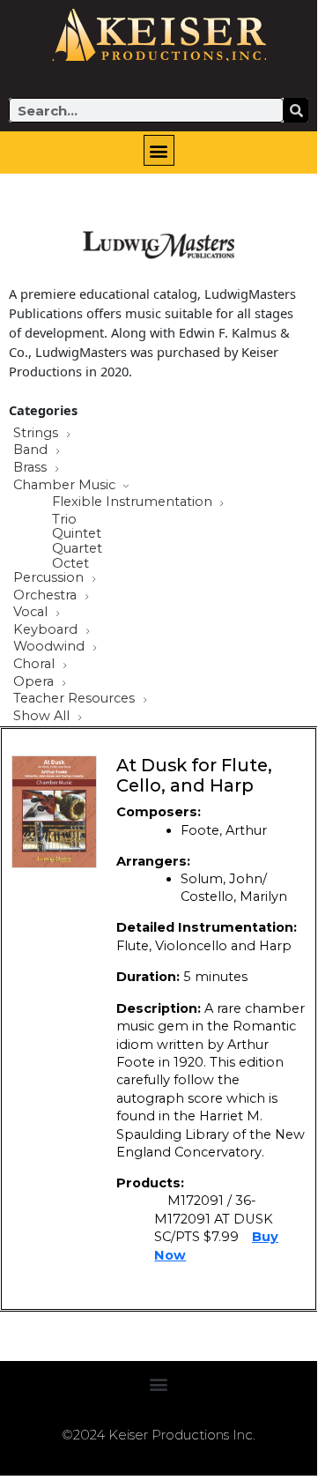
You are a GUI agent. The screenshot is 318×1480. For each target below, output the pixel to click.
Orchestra (46, 596)
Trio (64, 519)
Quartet (77, 548)
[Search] (296, 110)
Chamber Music (66, 486)
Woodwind (50, 647)
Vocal (32, 613)
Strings (37, 434)
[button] (159, 150)
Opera (35, 682)
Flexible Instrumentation (134, 502)
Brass (31, 468)
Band (32, 450)
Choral (35, 665)
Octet (70, 563)
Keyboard (47, 630)
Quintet (76, 533)
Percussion (50, 578)
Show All (43, 717)
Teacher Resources (75, 699)
